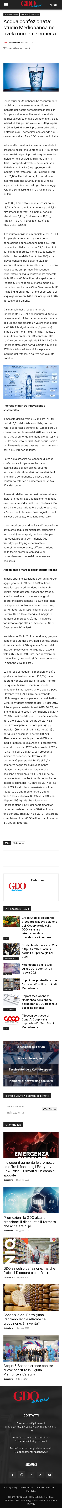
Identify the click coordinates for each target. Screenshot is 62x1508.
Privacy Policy (10, 1487)
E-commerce (9, 1009)
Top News (34, 14)
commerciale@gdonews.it (32, 1441)
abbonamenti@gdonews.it (32, 1451)
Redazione (15, 42)
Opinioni (8, 989)
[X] (47, 56)
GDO (6, 938)
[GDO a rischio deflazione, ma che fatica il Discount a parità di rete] (31, 1251)
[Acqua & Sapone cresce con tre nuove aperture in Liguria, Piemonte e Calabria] (31, 1348)
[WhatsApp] (55, 56)
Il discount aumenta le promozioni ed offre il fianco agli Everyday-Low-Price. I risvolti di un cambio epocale (30, 1168)
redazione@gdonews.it (32, 1423)
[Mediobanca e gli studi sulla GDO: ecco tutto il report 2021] (11, 968)
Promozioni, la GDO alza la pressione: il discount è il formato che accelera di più (29, 1222)
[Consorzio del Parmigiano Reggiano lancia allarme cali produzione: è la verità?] (31, 1297)
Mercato (24, 14)
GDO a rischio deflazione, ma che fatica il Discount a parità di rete (29, 1270)
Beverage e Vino (11, 14)
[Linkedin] (31, 56)
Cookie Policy (26, 1487)
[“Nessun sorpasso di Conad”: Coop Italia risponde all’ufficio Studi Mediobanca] (11, 1019)
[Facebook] (39, 56)
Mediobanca (18, 843)
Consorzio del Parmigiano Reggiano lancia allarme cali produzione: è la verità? (25, 1319)
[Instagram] (21, 1474)
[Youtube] (49, 1475)
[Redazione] (5, 42)
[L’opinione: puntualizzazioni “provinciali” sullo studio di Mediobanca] (11, 984)
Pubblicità (31, 1491)
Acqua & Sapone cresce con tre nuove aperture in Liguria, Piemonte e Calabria (28, 1370)
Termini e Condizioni (45, 1487)
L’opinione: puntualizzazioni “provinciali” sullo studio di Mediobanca (40, 984)
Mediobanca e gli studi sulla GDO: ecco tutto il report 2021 (37, 968)
